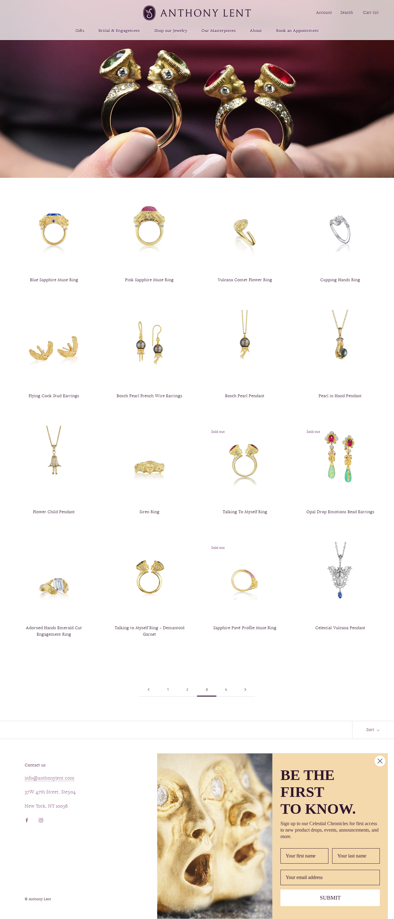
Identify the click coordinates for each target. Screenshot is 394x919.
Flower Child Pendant (54, 512)
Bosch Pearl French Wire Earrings (149, 396)
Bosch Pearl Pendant (244, 396)
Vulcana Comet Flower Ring (245, 280)
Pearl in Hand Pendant (340, 396)
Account (324, 13)
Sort (371, 730)
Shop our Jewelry (170, 31)
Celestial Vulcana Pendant (340, 628)
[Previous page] (148, 690)
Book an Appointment (297, 31)
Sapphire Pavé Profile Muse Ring (244, 628)
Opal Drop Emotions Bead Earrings (340, 512)
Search (346, 13)
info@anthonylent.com (49, 778)
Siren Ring (149, 512)
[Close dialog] (380, 761)
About (256, 31)
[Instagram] (41, 819)
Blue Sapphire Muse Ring (54, 280)
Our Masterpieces (218, 31)
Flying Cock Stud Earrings (54, 396)
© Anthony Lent (38, 899)
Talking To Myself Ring (245, 512)
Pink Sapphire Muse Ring (149, 280)
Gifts (79, 31)
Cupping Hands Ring (340, 280)
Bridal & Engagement (119, 31)
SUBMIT (330, 898)
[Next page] (245, 690)
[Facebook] (27, 819)
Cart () (371, 13)
